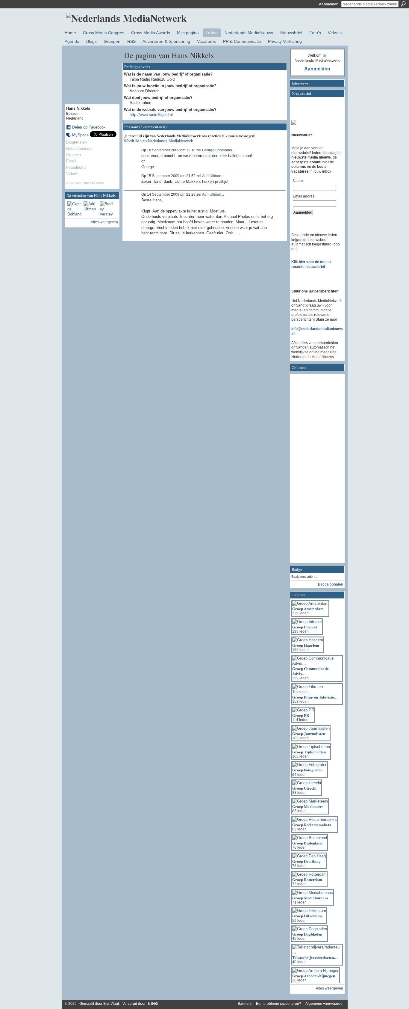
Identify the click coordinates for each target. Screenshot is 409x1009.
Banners (245, 1004)
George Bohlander (217, 150)
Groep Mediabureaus (310, 898)
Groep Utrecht (304, 788)
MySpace (80, 135)
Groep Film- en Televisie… (315, 697)
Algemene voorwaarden (325, 1004)
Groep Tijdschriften (309, 752)
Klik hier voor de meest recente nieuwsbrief (311, 264)
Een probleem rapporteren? (278, 1004)
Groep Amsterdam (308, 608)
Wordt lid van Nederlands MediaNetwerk (158, 141)
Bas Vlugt (111, 1004)
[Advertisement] (315, 470)
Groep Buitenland (307, 843)
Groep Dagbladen (307, 934)
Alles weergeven (104, 222)
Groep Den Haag (306, 861)
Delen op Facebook (89, 127)
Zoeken (403, 4)
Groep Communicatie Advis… (310, 671)
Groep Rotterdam (307, 879)
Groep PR (300, 715)
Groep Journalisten (308, 733)
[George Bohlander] (74, 208)
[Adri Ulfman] (91, 208)
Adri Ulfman (211, 176)
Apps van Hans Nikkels (85, 183)
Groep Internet (304, 627)
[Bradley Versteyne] (107, 208)
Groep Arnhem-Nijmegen (313, 975)
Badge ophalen (330, 584)
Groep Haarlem (305, 645)
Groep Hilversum (307, 915)
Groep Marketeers (307, 806)
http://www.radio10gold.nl (151, 114)
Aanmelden (328, 4)
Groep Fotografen (307, 770)
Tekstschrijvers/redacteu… (315, 957)
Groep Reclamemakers (311, 824)
